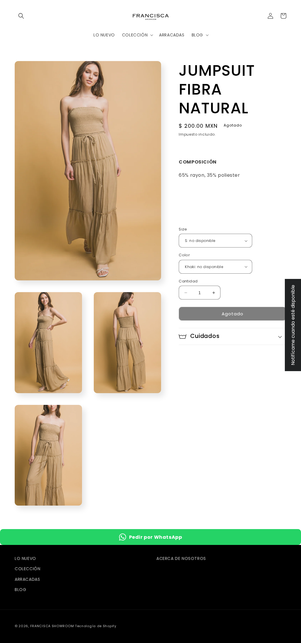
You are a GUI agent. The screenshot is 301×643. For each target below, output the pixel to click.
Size (183, 229)
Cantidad (188, 281)
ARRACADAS (27, 579)
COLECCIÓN (27, 569)
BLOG (20, 589)
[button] (21, 15)
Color (184, 255)
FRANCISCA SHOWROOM (52, 626)
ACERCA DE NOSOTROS (181, 558)
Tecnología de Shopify (95, 626)
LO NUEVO (25, 558)
